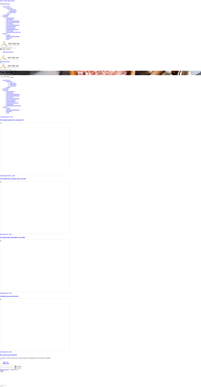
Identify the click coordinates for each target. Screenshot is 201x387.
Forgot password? (4, 369)
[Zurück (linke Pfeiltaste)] (0, 386)
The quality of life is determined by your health (12, 237)
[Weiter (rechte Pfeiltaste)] (2, 386)
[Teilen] (3, 385)
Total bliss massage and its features (9, 296)
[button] (1, 63)
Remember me (14, 369)
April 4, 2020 (8, 351)
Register (7, 363)
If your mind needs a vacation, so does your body (13, 178)
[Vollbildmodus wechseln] (2, 385)
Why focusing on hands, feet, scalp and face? (12, 120)
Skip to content (3, 0)
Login (6, 362)
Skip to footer (11, 0)
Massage (2, 234)
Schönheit (2, 293)
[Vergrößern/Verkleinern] (0, 385)
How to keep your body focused (8, 355)
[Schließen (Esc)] (5, 385)
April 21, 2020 (11, 175)
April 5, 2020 (8, 293)
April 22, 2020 (9, 116)
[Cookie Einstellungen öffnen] (12, 383)
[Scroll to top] (1, 359)
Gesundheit (3, 116)
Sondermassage (4, 175)
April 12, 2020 (8, 234)
